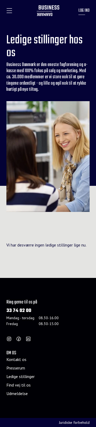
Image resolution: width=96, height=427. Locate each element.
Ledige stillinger (20, 376)
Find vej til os (18, 385)
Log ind (84, 10)
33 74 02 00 (18, 311)
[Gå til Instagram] (9, 339)
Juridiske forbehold (74, 422)
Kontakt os (16, 359)
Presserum (15, 368)
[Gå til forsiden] (48, 10)
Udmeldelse (17, 393)
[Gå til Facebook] (18, 339)
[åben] (9, 10)
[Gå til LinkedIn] (28, 339)
